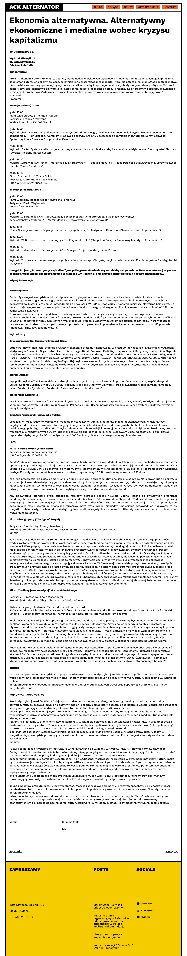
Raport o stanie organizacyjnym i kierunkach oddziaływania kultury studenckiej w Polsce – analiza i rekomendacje (112, 921)
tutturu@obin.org (79, 802)
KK (64, 828)
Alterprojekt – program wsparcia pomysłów (109, 936)
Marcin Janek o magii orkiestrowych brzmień (109, 906)
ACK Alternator (34, 7)
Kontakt (170, 7)
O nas (98, 7)
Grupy (128, 7)
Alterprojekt (148, 7)
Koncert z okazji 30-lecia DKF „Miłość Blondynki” (113, 946)
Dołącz (113, 7)
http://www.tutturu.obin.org (26, 694)
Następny (172, 851)
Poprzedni (15, 851)
